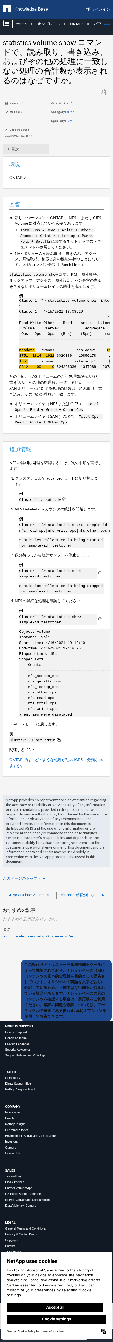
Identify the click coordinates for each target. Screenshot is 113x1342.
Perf (69, 121)
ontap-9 (71, 112)
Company (12, 1106)
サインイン (100, 9)
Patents (10, 1246)
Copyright (11, 1240)
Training (10, 1071)
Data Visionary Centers (20, 1205)
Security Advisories (18, 1049)
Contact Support (16, 1032)
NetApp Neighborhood (20, 1089)
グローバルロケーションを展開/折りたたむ (107, 22)
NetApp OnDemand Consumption (27, 1199)
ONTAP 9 (77, 23)
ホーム (22, 23)
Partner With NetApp (18, 1188)
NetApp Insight (15, 1124)
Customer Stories (17, 1130)
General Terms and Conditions (25, 1228)
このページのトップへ (22, 878)
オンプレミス (49, 23)
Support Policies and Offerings (25, 1055)
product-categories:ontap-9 (26, 936)
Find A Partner (14, 1182)
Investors (11, 1141)
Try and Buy (13, 1176)
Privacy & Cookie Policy (21, 1234)
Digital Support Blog (18, 1083)
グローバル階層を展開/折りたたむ (9, 24)
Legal (10, 1222)
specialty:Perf (63, 936)
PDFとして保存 (103, 92)
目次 (15, 149)
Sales (10, 1170)
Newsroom (12, 1112)
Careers (10, 1147)
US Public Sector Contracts (23, 1193)
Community (12, 1077)
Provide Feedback (17, 1043)
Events (10, 1118)
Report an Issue (16, 1037)
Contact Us (12, 1153)
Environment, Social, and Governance (30, 1135)
